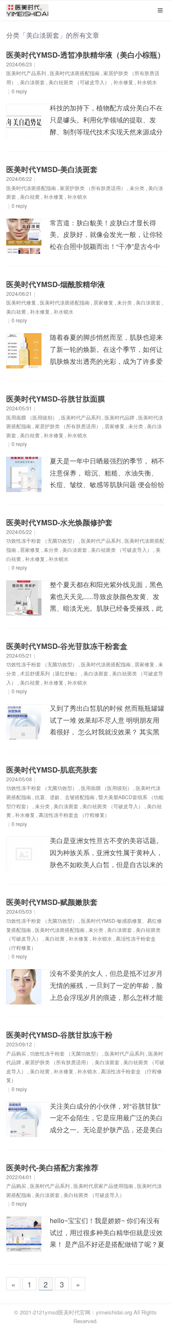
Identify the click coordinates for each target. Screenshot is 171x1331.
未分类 (136, 187)
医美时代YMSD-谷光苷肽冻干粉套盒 (66, 646)
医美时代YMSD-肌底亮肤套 (52, 769)
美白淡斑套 (32, 81)
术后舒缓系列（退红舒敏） (50, 673)
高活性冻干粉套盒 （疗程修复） (74, 814)
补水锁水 (147, 81)
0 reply (19, 91)
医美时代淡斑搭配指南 (75, 72)
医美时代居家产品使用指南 (103, 1185)
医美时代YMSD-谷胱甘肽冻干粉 (59, 1034)
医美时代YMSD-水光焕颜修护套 (59, 522)
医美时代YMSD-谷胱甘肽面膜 (55, 398)
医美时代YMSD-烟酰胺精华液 (55, 284)
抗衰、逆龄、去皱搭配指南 (65, 796)
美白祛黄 (30, 196)
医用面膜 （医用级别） (31, 417)
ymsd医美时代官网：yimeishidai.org (88, 1312)
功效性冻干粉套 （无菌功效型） (41, 540)
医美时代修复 (21, 302)
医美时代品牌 (119, 417)
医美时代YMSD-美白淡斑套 (52, 169)
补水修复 (123, 81)
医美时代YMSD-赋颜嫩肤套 (52, 902)
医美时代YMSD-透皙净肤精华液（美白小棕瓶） (85, 54)
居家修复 (103, 302)
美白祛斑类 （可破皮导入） (79, 81)
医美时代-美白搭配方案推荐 (52, 1167)
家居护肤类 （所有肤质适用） (93, 187)
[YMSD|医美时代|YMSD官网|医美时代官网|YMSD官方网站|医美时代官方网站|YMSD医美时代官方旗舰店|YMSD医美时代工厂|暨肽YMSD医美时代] (27, 12)
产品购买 (16, 1053)
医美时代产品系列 (26, 72)
